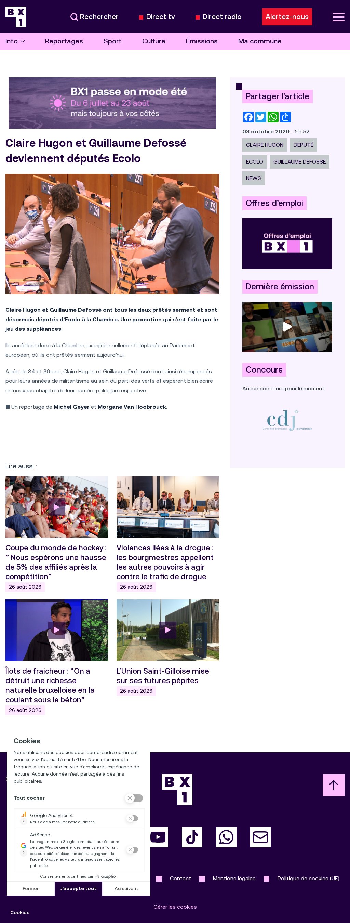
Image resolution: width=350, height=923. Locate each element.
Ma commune (260, 41)
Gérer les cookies (175, 907)
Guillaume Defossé (299, 162)
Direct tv (160, 17)
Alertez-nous (287, 17)
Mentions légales (234, 878)
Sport (113, 41)
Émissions (202, 41)
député (303, 145)
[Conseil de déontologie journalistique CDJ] (287, 420)
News (253, 178)
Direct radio (222, 17)
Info (11, 41)
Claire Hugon (264, 145)
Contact (180, 878)
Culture (153, 41)
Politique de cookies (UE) (308, 878)
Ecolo (254, 162)
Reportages (64, 41)
